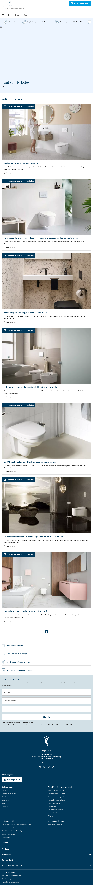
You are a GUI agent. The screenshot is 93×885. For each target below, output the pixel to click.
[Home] (3, 15)
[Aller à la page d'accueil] (9, 3)
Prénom (7, 692)
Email (6, 709)
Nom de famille (10, 700)
